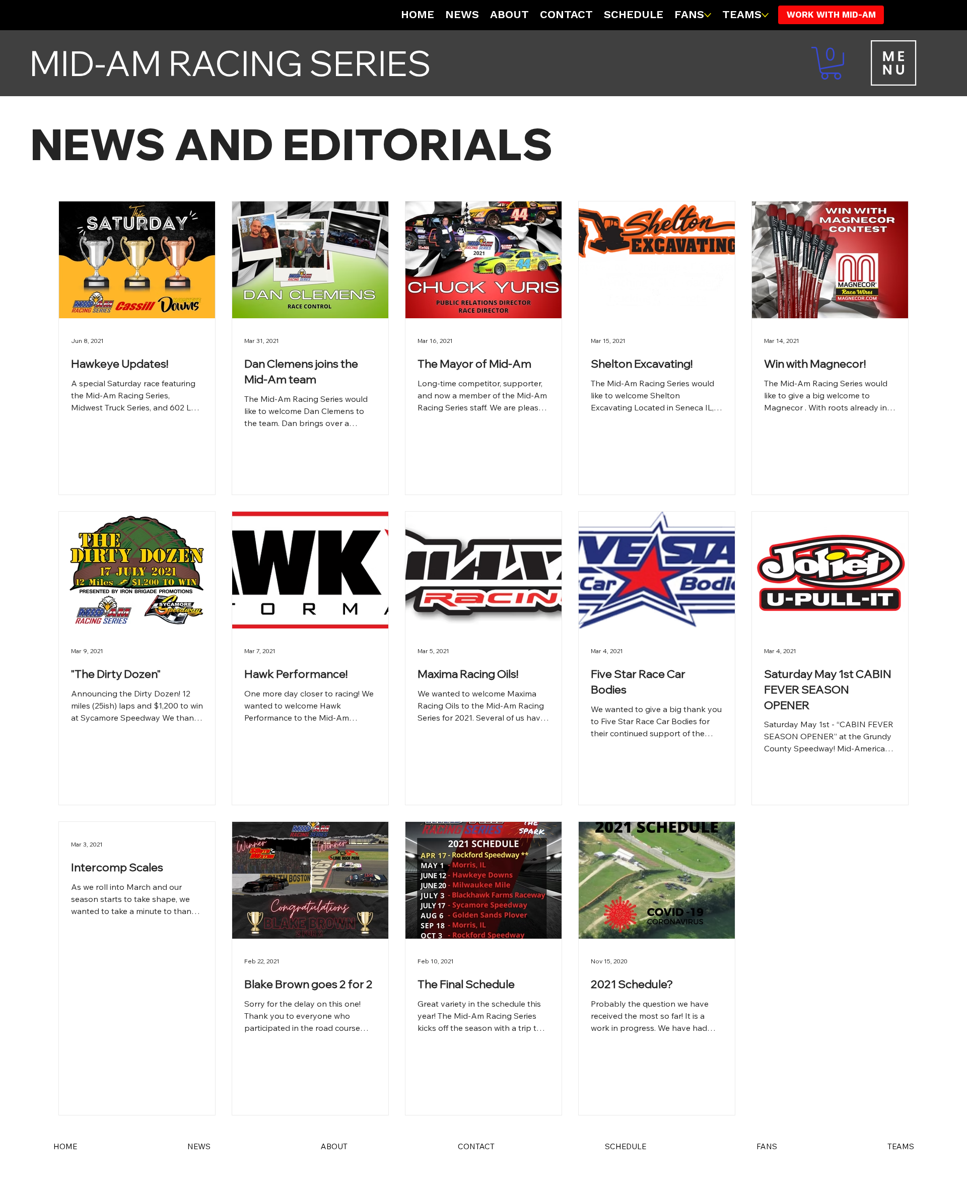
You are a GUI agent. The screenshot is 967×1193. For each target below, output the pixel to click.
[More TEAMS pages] (765, 15)
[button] (830, 63)
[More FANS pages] (707, 15)
